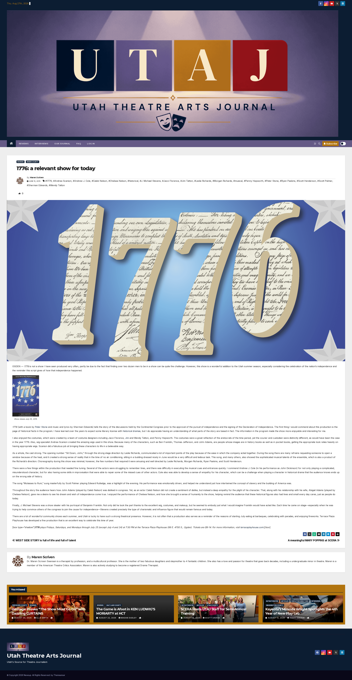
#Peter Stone (272, 181)
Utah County (212, 605)
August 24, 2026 (23, 618)
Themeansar (59, 675)
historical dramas (132, 431)
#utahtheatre (188, 605)
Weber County (32, 162)
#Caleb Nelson (99, 181)
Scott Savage (213, 618)
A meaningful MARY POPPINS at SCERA (312, 540)
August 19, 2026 (192, 618)
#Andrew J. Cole (81, 181)
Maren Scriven (37, 177)
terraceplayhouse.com (251, 527)
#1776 (48, 181)
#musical (238, 181)
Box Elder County (20, 605)
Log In (91, 143)
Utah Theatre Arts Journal (44, 655)
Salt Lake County (113, 605)
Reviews (24, 143)
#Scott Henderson (306, 181)
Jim (127, 438)
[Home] (11, 143)
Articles (200, 605)
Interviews (41, 143)
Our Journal (62, 143)
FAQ (78, 143)
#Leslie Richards (202, 181)
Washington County (274, 605)
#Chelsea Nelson (117, 181)
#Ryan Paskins (287, 181)
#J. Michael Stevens (150, 181)
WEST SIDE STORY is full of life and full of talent (45, 540)
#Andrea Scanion (62, 181)
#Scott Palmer (324, 181)
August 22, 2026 (108, 618)
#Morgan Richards (222, 181)
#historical (133, 181)
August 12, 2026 (276, 618)
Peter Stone (41, 427)
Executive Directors (300, 601)
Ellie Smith (42, 618)
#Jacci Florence (170, 181)
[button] (319, 143)
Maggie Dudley (129, 618)
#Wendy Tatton (57, 185)
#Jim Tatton (186, 181)
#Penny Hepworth (253, 181)
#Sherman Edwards (37, 185)
